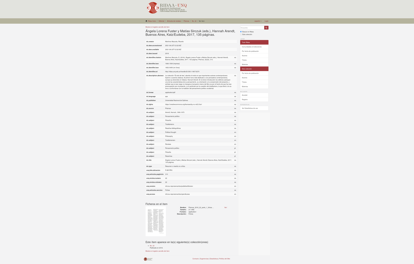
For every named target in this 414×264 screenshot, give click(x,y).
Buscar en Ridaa (248, 32)
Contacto (196, 259)
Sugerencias (204, 259)
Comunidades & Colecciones (252, 47)
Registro (245, 99)
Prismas (186, 21)
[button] (258, 21)
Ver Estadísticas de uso (250, 108)
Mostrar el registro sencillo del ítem (157, 27)
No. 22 (194, 21)
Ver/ (225, 207)
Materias (245, 64)
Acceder (245, 95)
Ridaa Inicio (152, 21)
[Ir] (266, 27)
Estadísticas (214, 259)
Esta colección (247, 34)
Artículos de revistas (174, 21)
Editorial (161, 21)
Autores (244, 55)
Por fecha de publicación (250, 51)
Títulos (244, 60)
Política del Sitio (224, 259)
